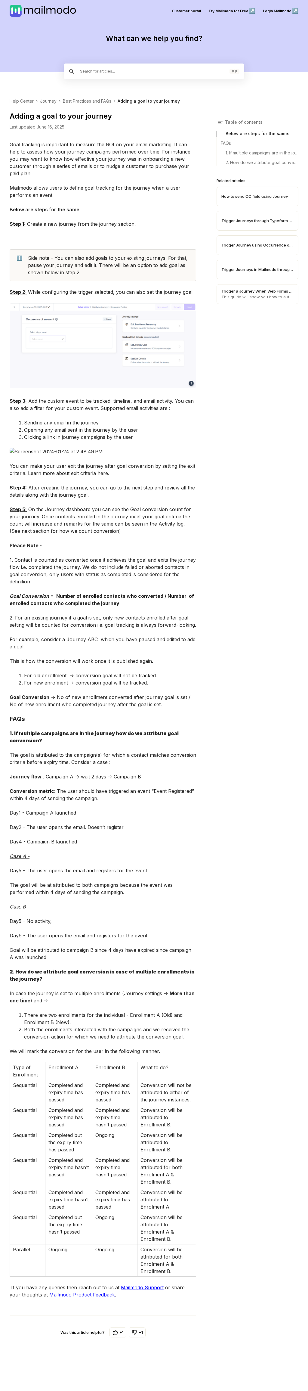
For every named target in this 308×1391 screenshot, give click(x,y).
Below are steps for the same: (257, 133)
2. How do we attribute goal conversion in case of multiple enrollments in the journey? (262, 162)
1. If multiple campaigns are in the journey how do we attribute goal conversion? (262, 152)
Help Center (22, 101)
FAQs (226, 143)
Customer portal (186, 11)
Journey (48, 101)
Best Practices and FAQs (87, 101)
